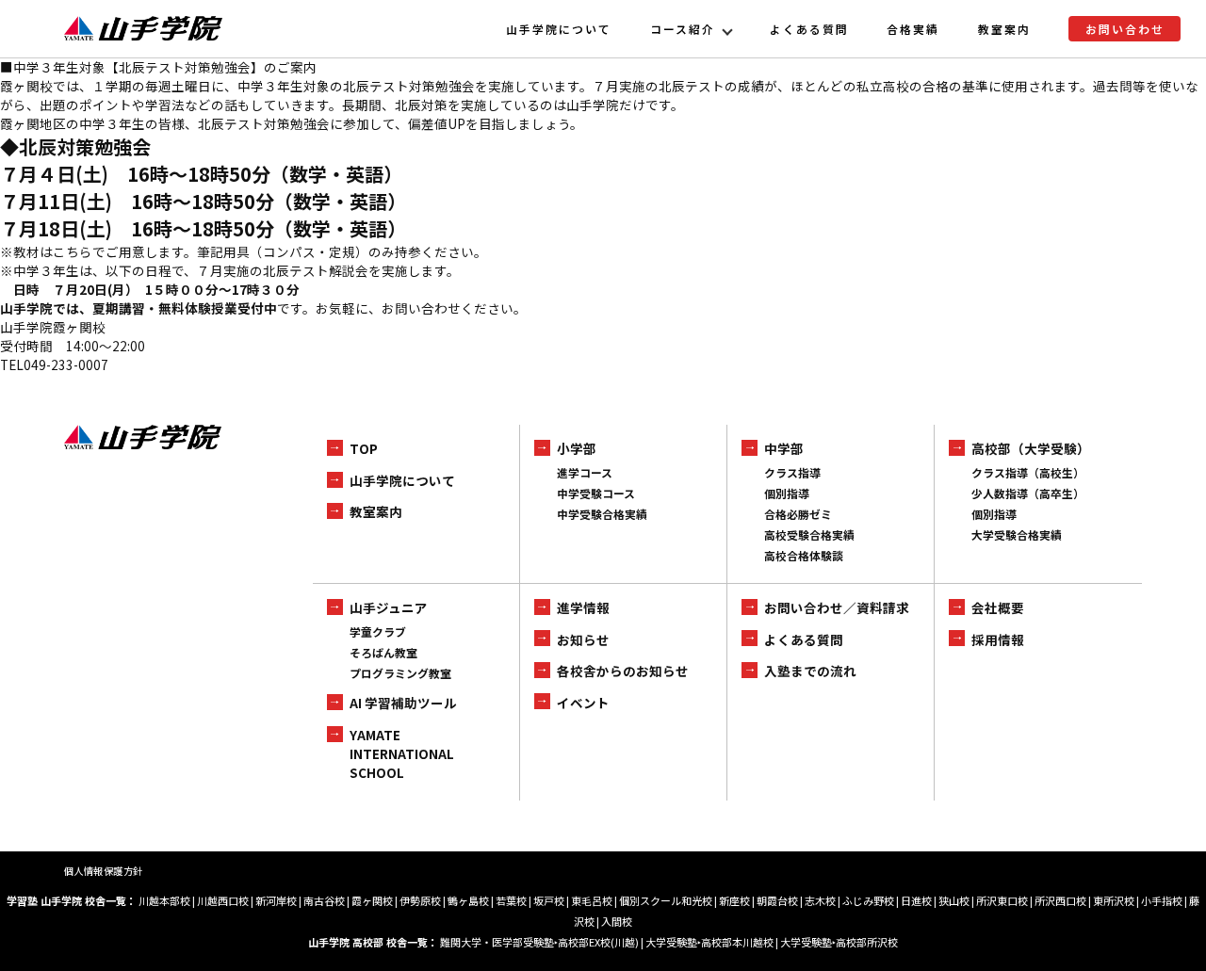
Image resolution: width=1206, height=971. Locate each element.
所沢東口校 (1002, 900)
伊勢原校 (420, 900)
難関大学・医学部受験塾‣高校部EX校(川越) (539, 941)
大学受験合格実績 (1016, 534)
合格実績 (913, 29)
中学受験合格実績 (602, 514)
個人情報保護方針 (103, 871)
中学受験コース (596, 493)
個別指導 (786, 493)
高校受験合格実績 (809, 534)
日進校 (916, 900)
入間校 (616, 921)
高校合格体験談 (803, 555)
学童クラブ (378, 631)
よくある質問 (809, 29)
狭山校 (954, 900)
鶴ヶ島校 (468, 900)
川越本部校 (164, 900)
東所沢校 (1113, 900)
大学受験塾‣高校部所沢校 (839, 941)
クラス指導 (792, 472)
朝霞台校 (777, 900)
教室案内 (1004, 29)
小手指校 (1161, 900)
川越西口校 (223, 900)
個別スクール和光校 (665, 900)
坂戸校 (548, 900)
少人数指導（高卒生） (1027, 493)
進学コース (584, 472)
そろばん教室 (383, 652)
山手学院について (558, 29)
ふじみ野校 (868, 900)
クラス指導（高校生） (1027, 472)
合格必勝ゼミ (798, 514)
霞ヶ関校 (372, 900)
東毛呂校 (591, 900)
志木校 (820, 900)
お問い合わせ (1125, 29)
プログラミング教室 (400, 673)
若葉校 (511, 900)
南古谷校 (324, 900)
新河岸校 (276, 900)
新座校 (734, 900)
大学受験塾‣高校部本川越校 (709, 941)
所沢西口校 (1060, 900)
